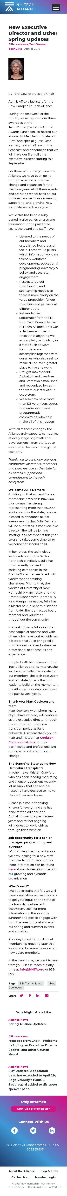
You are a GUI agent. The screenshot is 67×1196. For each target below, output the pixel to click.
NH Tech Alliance (31, 983)
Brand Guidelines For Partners (45, 1187)
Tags (11, 983)
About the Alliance (22, 1171)
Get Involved (20, 1177)
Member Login (45, 1177)
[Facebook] (14, 1130)
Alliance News (18, 44)
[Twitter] (33, 1130)
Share (12, 995)
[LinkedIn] (52, 1130)
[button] (56, 7)
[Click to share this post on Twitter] (21, 996)
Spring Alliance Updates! (27, 1024)
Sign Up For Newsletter (33, 1108)
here (12, 869)
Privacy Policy (16, 1187)
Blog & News (49, 1171)
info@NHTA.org (32, 969)
